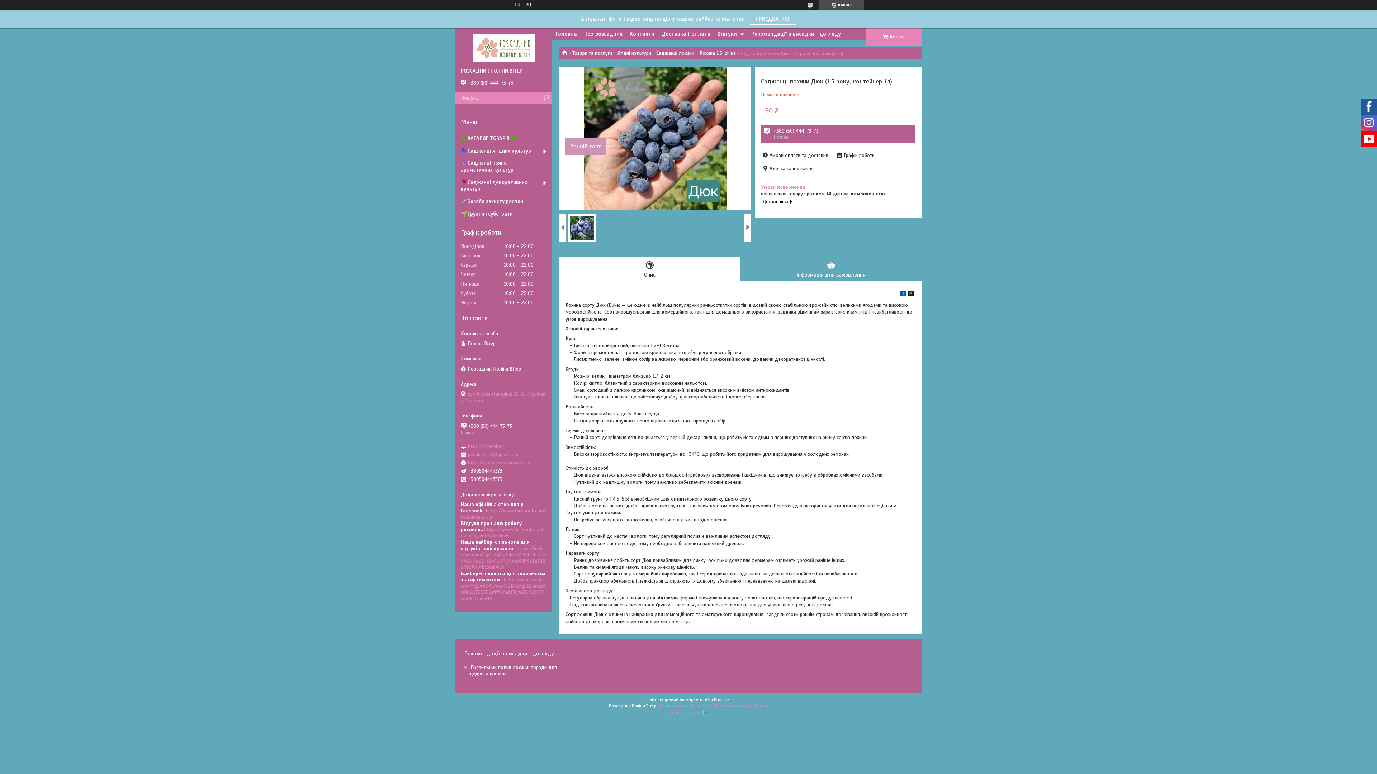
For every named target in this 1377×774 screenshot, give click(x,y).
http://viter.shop (486, 446)
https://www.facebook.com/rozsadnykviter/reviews (503, 532)
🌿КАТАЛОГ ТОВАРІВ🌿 (488, 138)
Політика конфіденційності (741, 705)
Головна (566, 34)
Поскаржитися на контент (685, 705)
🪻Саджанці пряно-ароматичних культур (487, 166)
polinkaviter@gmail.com (493, 455)
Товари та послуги (592, 53)
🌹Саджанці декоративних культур (494, 185)
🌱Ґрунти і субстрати (487, 214)
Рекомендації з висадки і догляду (796, 34)
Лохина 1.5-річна (718, 53)
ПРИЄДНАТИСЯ (773, 19)
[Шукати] (546, 98)
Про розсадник (603, 34)
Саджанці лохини (675, 53)
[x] (911, 295)
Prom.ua (722, 699)
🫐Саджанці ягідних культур (496, 151)
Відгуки (727, 34)
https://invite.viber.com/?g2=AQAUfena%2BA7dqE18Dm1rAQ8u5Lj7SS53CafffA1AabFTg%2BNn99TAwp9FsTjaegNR (503, 589)
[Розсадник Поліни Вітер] (504, 48)
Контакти (642, 34)
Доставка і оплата (686, 34)
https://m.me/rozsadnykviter (499, 463)
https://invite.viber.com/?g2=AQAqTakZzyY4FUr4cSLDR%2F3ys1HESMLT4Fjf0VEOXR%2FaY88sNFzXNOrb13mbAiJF (504, 557)
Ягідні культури (634, 53)
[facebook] (903, 295)
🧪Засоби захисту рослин (492, 201)
